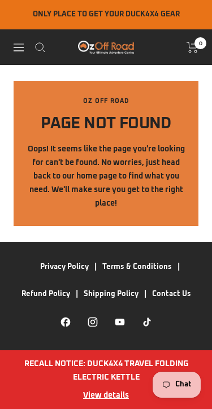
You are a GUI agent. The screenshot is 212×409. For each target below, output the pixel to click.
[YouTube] (120, 322)
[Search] (40, 47)
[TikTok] (147, 322)
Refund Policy (45, 294)
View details (106, 395)
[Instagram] (93, 322)
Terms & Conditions (137, 267)
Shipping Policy (111, 294)
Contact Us (171, 294)
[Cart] (192, 47)
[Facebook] (65, 322)
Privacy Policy (64, 267)
